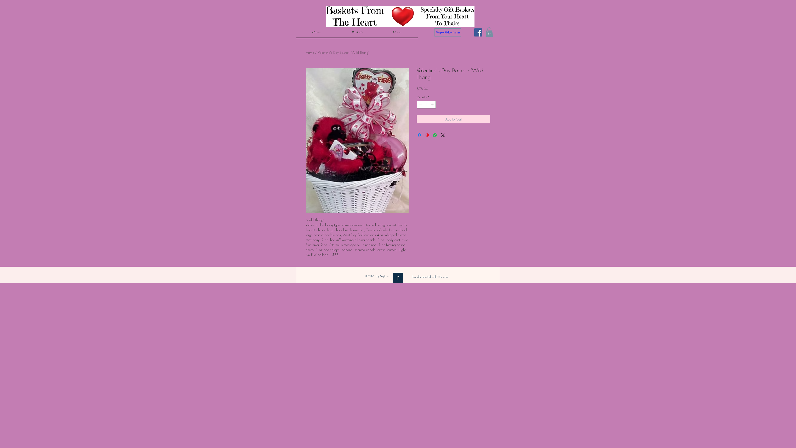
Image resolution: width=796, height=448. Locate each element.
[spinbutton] (426, 104)
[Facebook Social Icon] (478, 32)
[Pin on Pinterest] (427, 135)
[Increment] (432, 104)
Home (310, 52)
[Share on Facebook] (419, 135)
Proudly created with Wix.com (430, 277)
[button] (357, 32)
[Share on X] (442, 135)
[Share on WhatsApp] (435, 135)
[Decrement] (419, 104)
